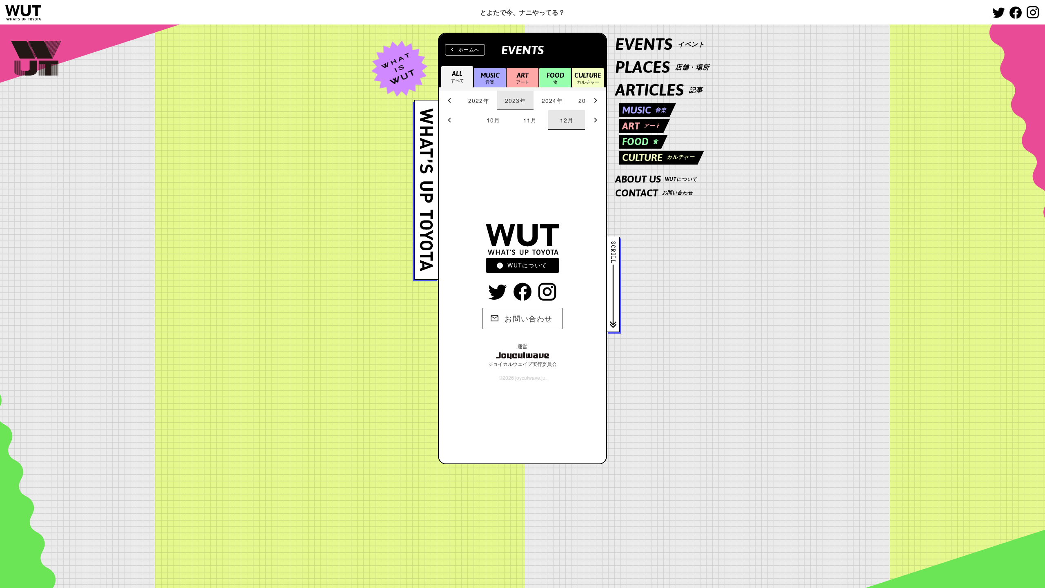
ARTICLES (659, 89)
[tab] (478, 100)
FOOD (640, 141)
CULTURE (658, 157)
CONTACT (654, 192)
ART (641, 125)
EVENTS (660, 44)
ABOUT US (656, 179)
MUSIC (644, 110)
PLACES (662, 67)
